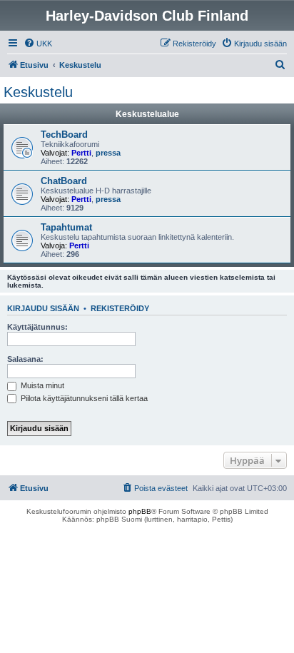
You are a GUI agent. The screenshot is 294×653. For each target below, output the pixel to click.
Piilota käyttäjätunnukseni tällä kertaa (83, 398)
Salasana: (25, 359)
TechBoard (64, 134)
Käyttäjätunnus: (37, 327)
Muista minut (41, 385)
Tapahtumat (66, 227)
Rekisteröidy (120, 308)
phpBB (139, 511)
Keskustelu (38, 92)
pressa (108, 152)
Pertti (81, 152)
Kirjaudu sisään (43, 308)
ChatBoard (64, 181)
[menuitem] (38, 43)
